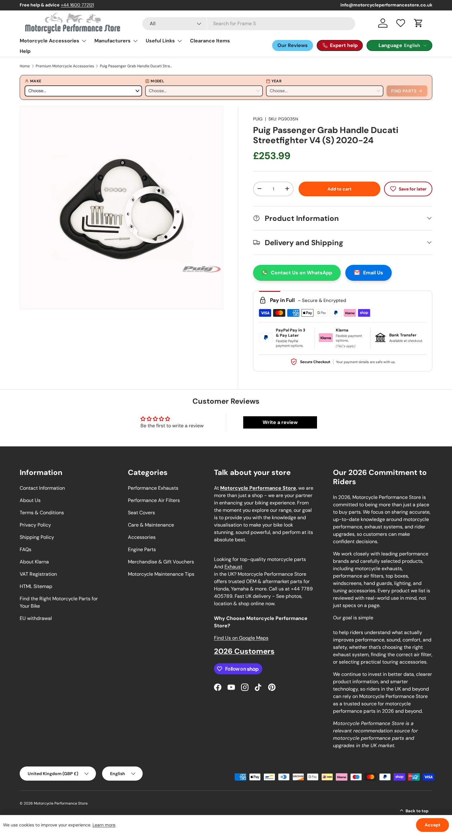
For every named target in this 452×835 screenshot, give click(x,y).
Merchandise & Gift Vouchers (161, 562)
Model (157, 81)
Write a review (280, 422)
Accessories (142, 537)
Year (277, 81)
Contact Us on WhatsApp (301, 272)
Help (25, 51)
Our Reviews (292, 45)
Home (25, 66)
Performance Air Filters (154, 500)
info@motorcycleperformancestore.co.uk (386, 5)
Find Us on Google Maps (241, 638)
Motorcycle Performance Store (61, 803)
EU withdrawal (36, 618)
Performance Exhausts (153, 488)
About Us (30, 500)
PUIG (258, 119)
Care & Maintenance (151, 525)
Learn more (104, 825)
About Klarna (34, 562)
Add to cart (339, 188)
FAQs (25, 549)
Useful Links (160, 40)
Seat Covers (141, 512)
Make (35, 81)
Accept (432, 825)
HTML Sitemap (36, 586)
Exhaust (233, 566)
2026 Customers (244, 651)
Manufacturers (112, 40)
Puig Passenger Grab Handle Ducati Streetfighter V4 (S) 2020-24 (137, 66)
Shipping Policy (37, 537)
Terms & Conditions (42, 512)
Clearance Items (210, 40)
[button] (418, 23)
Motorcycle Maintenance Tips (161, 574)
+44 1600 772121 (77, 5)
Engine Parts (142, 549)
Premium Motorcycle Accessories (65, 66)
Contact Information (42, 488)
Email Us (373, 272)
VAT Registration (38, 574)
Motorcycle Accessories (49, 40)
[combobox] (248, 23)
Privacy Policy (35, 525)
